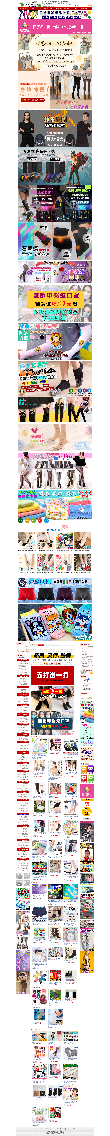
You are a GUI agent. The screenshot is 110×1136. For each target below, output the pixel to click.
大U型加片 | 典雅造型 (23, 748)
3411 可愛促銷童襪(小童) (37, 1042)
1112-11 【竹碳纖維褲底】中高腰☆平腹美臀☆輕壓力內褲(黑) (55, 814)
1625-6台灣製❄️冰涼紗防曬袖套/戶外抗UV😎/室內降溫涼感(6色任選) (71, 902)
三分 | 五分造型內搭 (22, 759)
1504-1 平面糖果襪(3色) (38, 1097)
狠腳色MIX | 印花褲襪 (23, 719)
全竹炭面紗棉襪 (21, 847)
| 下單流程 (38, 8)
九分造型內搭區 (21, 756)
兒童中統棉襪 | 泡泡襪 (23, 824)
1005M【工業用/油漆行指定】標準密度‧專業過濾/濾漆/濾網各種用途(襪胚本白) (71, 1081)
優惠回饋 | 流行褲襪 (22, 668)
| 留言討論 (65, 8)
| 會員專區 (51, 8)
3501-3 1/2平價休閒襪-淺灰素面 (70, 1058)
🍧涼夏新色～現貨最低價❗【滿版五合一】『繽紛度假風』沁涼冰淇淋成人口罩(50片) (39, 756)
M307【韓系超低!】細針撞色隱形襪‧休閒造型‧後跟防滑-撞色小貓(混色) (39, 773)
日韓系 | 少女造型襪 (22, 836)
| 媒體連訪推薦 (58, 8)
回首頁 (36, 1128)
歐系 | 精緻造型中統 (22, 787)
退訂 (88, 698)
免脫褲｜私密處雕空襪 (23, 768)
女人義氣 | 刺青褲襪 (22, 718)
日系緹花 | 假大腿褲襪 (23, 707)
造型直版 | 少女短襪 (22, 805)
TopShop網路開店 (63, 1128)
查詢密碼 (28, 651)
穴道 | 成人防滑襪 (22, 856)
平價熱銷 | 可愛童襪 (22, 816)
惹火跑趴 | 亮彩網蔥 (22, 684)
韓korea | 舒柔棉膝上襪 (23, 779)
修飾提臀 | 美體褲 (22, 729)
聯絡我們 (77, 2)
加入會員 (24, 651)
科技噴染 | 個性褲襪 (22, 703)
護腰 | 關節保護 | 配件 (23, 732)
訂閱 (83, 698)
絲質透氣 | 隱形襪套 (22, 828)
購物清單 (83, 2)
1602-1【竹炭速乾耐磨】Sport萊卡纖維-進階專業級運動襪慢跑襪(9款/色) (55, 902)
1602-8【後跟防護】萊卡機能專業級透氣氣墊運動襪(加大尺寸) (70, 796)
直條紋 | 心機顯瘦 (22, 681)
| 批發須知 (33, 8)
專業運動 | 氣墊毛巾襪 (23, 845)
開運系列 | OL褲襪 (22, 796)
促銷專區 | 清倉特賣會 (23, 663)
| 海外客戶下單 (83, 8)
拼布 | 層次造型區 (22, 689)
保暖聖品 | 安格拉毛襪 (23, 739)
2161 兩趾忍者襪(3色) (69, 1000)
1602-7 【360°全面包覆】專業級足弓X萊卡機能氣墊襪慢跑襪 (55, 1002)
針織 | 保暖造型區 (22, 690)
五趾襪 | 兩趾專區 (22, 851)
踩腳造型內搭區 (21, 754)
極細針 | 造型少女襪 (22, 833)
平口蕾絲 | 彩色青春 (22, 777)
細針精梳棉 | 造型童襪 (23, 803)
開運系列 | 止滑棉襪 (22, 794)
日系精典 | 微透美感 (22, 710)
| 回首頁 (21, 8)
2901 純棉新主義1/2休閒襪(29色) (39, 986)
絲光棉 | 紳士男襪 (22, 853)
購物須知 (20, 651)
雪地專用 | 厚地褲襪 (22, 738)
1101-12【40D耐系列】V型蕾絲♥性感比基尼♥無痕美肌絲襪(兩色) (39, 834)
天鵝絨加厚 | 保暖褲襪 (23, 736)
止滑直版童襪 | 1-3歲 (22, 807)
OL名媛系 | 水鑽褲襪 (22, 716)
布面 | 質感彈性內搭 (22, 761)
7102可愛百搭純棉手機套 (69, 1042)
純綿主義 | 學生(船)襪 (23, 844)
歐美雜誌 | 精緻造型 (22, 774)
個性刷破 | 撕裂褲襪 (22, 699)
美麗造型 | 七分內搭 (22, 750)
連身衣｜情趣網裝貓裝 (23, 765)
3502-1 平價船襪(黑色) (52, 1097)
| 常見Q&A (76, 8)
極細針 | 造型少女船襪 (23, 834)
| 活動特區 (45, 8)
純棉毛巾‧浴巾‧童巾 (22, 867)
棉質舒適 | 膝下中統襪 (23, 783)
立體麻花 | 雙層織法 (22, 709)
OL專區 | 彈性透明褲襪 (23, 678)
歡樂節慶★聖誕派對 (22, 811)
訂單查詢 (89, 2)
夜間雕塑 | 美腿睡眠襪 (23, 730)
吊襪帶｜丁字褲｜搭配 (23, 767)
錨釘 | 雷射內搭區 (22, 692)
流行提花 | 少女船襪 (22, 831)
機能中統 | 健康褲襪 (22, 725)
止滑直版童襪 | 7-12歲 (23, 810)
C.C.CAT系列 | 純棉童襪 (23, 802)
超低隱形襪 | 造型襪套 (23, 842)
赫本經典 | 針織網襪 (22, 712)
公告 (41, 645)
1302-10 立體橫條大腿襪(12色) (54, 958)
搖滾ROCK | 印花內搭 (23, 698)
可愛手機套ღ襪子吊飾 (23, 863)
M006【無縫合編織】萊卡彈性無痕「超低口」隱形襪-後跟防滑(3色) (71, 878)
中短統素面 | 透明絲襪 (23, 790)
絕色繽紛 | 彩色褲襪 (22, 680)
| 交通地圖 (70, 8)
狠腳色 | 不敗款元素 (22, 721)
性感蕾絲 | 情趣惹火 (22, 772)
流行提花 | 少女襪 (22, 830)
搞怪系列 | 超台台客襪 (23, 797)
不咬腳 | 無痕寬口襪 (22, 854)
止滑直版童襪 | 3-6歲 (22, 808)
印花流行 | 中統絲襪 (22, 785)
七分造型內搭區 (21, 757)
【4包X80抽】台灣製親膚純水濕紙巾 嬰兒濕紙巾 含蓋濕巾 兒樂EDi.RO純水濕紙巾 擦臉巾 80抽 (71, 923)
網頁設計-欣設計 (71, 1128)
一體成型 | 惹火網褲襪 (23, 701)
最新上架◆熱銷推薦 (22, 661)
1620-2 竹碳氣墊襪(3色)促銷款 (70, 982)
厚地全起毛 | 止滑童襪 (23, 817)
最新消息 (34, 645)
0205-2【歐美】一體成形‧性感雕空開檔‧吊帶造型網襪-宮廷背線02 (70, 773)
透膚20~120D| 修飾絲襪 (23, 744)
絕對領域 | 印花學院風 (23, 776)
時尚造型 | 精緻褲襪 (22, 696)
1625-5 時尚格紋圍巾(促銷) (54, 1076)
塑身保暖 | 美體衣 (22, 727)
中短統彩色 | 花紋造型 (23, 788)
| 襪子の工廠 (26, 8)
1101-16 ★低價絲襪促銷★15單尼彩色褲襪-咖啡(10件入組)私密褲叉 (39, 1060)
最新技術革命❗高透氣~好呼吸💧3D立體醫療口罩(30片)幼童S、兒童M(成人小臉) (71, 1103)
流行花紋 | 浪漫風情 (22, 683)
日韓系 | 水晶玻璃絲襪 (23, 838)
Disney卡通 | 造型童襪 (23, 819)
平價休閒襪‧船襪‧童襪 (23, 865)
